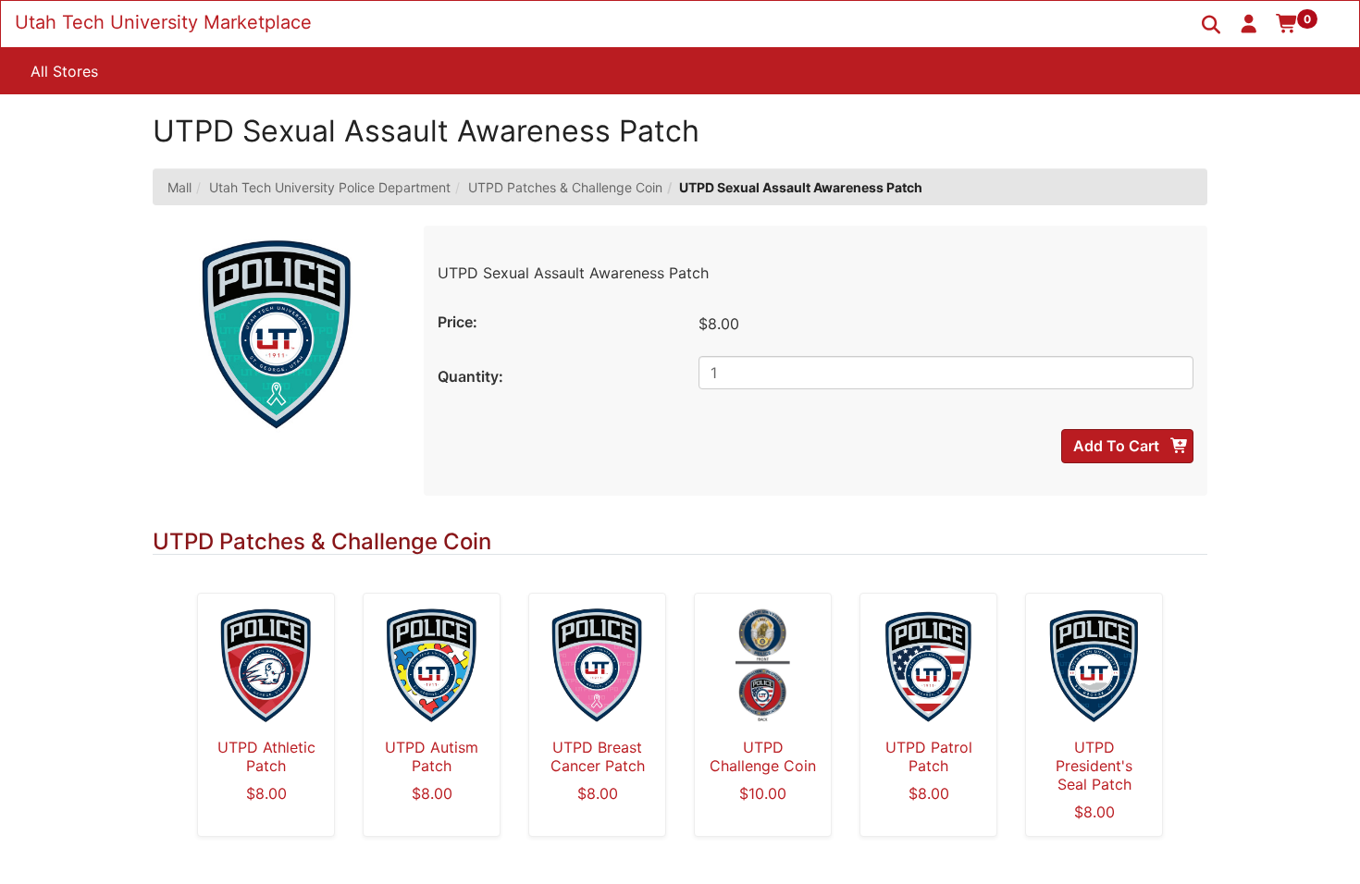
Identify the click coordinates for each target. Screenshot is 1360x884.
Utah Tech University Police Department (330, 187)
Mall (179, 187)
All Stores (64, 71)
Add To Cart (1118, 445)
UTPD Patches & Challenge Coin (565, 187)
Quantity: (470, 376)
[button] (1249, 23)
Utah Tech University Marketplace (163, 22)
